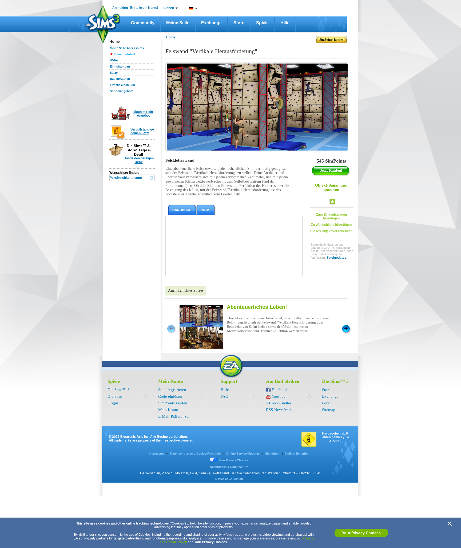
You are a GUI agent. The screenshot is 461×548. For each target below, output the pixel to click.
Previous (170, 328)
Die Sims (115, 396)
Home (170, 37)
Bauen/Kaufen (120, 78)
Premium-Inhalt (124, 54)
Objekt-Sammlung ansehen (331, 187)
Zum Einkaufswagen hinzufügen (331, 216)
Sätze (114, 72)
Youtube (278, 396)
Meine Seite (177, 23)
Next (346, 328)
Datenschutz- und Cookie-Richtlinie (195, 453)
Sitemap (328, 410)
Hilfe (284, 23)
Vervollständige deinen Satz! (142, 131)
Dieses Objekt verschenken (331, 231)
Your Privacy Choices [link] (233, 460)
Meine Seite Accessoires (127, 48)
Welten (115, 60)
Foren (327, 403)
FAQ (224, 396)
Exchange (211, 23)
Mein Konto (168, 410)
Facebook (280, 390)
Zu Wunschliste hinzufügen (331, 225)
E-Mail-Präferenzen (174, 416)
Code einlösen (170, 396)
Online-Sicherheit (297, 453)
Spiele (262, 23)
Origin (113, 403)
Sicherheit (272, 453)
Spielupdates (336, 257)
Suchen (168, 8)
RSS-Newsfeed (278, 410)
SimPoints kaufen (172, 403)
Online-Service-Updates (243, 453)
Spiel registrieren (172, 390)
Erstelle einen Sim (122, 84)
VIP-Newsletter (278, 403)
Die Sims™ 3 (119, 390)
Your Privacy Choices (361, 533)
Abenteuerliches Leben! (257, 307)
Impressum (157, 453)
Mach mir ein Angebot (143, 113)
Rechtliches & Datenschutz (229, 466)
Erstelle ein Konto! (144, 8)
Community (142, 23)
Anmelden (120, 8)
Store (238, 23)
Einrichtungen (120, 66)
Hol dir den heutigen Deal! (139, 160)
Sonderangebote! (122, 91)
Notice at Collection (229, 478)
